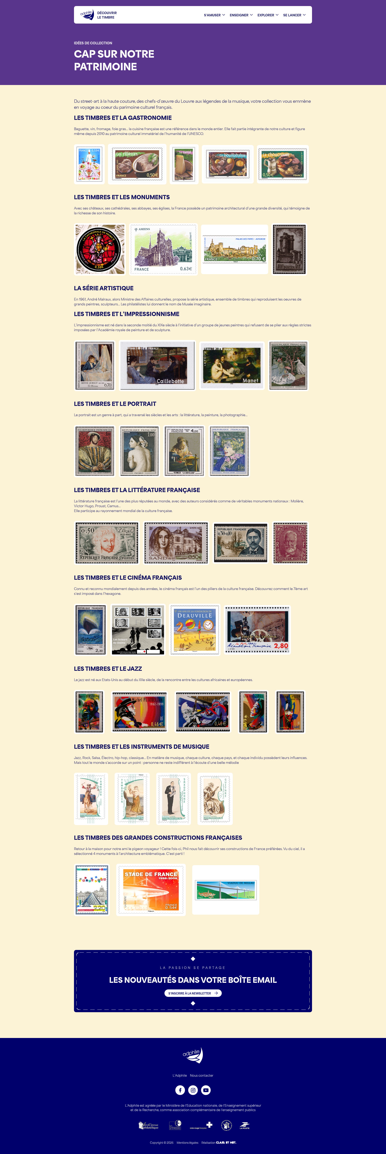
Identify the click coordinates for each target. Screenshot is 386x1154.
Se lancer (292, 15)
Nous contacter (201, 1075)
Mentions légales (187, 1142)
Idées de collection (93, 42)
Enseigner (239, 15)
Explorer (266, 15)
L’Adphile (180, 1075)
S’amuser (212, 15)
